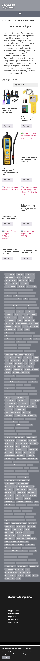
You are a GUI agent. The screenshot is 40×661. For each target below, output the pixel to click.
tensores (33, 292)
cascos (24, 523)
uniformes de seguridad (28, 277)
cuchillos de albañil (32, 492)
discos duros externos (23, 474)
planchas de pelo (9, 354)
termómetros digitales (24, 292)
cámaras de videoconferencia (24, 535)
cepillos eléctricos (20, 520)
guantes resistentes (19, 437)
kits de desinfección (30, 418)
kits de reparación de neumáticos (12, 412)
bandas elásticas (9, 569)
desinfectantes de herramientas (26, 486)
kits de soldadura (21, 406)
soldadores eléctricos (21, 308)
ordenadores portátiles (10, 366)
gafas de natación (9, 452)
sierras (26, 314)
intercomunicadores (9, 431)
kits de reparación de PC (20, 409)
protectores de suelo (9, 341)
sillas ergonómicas (30, 311)
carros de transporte (9, 526)
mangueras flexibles (21, 388)
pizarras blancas (19, 354)
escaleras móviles (9, 470)
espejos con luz (21, 464)
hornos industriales (30, 431)
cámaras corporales (9, 538)
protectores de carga (32, 341)
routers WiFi (17, 326)
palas (26, 363)
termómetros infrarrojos (10, 292)
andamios (35, 575)
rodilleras (20, 329)
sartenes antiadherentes (21, 323)
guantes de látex (32, 440)
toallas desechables (31, 286)
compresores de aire (9, 501)
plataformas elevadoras (30, 351)
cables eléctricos (16, 547)
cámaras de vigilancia (10, 535)
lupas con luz (33, 391)
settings (24, 654)
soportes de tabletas (31, 305)
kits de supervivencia (10, 406)
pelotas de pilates (27, 357)
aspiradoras (20, 575)
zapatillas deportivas (9, 274)
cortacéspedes (19, 498)
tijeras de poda (8, 289)
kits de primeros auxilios (20, 415)
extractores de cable (9, 458)
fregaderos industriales (29, 452)
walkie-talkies (20, 274)
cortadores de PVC (9, 498)
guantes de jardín (9, 443)
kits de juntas (8, 418)
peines (6, 360)
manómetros (27, 384)
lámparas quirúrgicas (10, 400)
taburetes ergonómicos (16, 298)
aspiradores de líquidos (24, 572)
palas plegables (18, 363)
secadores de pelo (9, 323)
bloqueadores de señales (10, 556)
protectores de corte (21, 341)
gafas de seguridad (33, 449)
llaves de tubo (33, 394)
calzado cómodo (20, 538)
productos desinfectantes (10, 348)
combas (36, 501)
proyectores (36, 338)
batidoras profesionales (10, 560)
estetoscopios (8, 461)
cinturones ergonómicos (33, 504)
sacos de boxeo (8, 326)
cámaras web (19, 532)
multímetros (8, 369)
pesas (19, 357)
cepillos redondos (29, 517)
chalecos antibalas (9, 517)
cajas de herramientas (23, 541)
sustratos (7, 305)
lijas (27, 397)
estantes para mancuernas (20, 461)
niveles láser (30, 366)
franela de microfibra (10, 455)
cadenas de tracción (30, 544)
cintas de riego (17, 510)
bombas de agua (9, 553)
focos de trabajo (20, 455)
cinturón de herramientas (26, 507)
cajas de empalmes (9, 544)
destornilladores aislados (22, 483)
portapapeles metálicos (10, 351)
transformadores (24, 283)
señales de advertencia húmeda (25, 317)
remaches (27, 329)
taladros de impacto (29, 295)
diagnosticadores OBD (10, 477)
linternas (7, 397)
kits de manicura (32, 415)
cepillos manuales (9, 520)
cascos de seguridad (16, 523)
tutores (31, 280)
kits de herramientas (18, 418)
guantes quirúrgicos (31, 437)
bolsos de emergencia (20, 553)
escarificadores (34, 467)
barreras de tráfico (33, 563)
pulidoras (19, 338)
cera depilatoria (19, 517)
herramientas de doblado (10, 434)
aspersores (28, 575)
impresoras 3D (20, 431)
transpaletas (15, 283)
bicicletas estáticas (23, 556)
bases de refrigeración (22, 563)
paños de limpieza (34, 360)
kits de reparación (26, 412)
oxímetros (32, 363)
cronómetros (33, 495)
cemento (7, 523)
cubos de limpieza (9, 495)
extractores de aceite (32, 458)
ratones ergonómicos (10, 335)
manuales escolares (9, 384)
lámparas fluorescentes (23, 400)
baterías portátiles (22, 560)
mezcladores (16, 372)
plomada (20, 351)
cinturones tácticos (21, 504)
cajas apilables (20, 544)
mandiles (7, 391)
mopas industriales (18, 369)
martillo (7, 378)
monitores (27, 369)
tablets (25, 298)
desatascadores (32, 489)
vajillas (19, 277)
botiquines (25, 547)
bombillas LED (33, 550)
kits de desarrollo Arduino (11, 421)
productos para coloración (24, 345)
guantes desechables (21, 440)
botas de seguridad (9, 550)
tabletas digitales (33, 298)
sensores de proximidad (10, 317)
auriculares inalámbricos (11, 572)
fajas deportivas (30, 455)
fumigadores (18, 452)
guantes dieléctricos (9, 440)
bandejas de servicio (34, 566)
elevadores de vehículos (10, 474)
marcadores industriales (17, 378)
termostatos (29, 289)
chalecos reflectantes (19, 513)
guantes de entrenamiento (21, 443)
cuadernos (25, 495)
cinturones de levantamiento (11, 507)
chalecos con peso (31, 513)
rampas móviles (27, 335)
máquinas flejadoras (10, 381)
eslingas (30, 464)
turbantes (7, 283)
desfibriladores (8, 489)
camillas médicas (9, 532)
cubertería (18, 495)
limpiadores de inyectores (17, 397)
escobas (26, 467)
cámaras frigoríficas (28, 532)
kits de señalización (31, 406)
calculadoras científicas (10, 541)
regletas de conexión (29, 332)
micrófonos (7, 372)
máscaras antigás (34, 375)
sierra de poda (33, 314)
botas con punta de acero (21, 550)
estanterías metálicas (33, 461)
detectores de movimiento (23, 480)
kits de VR (33, 403)
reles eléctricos (19, 332)
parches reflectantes (15, 360)
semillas (20, 320)
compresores (20, 501)
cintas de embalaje (27, 510)
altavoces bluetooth (9, 578)
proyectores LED (27, 338)
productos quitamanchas (10, 345)
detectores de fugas (9, 483)
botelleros (32, 547)
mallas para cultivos (16, 391)
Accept (6, 657)
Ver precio (7, 126)
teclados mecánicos (18, 295)
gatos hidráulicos (25, 446)
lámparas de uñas (35, 400)
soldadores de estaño (33, 308)
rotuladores (25, 326)
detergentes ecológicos (22, 477)
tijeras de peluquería (19, 289)
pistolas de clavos (29, 354)
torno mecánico (21, 286)
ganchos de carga (9, 449)
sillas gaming (20, 311)
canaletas (27, 529)
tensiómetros (8, 295)
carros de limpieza (21, 526)
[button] (20, 13)
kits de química (8, 415)
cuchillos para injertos (10, 492)
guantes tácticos (9, 437)
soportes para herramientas (18, 305)
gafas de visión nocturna (21, 449)
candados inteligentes (17, 529)
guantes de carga (34, 443)
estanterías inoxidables (10, 464)
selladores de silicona (29, 320)
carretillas (7, 529)
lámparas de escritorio (23, 403)
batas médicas (32, 560)
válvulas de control (30, 274)
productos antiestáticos (24, 348)
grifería (17, 446)
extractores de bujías (21, 458)
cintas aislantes (8, 513)
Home (4, 20)
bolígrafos (29, 553)
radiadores (36, 335)
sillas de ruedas (8, 314)
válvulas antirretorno (10, 277)
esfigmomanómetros (10, 467)
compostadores (28, 501)
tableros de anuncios (10, 302)
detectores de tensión (10, 480)
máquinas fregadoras (30, 378)
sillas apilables (18, 314)
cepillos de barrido (31, 520)
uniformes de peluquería (10, 280)
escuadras (19, 467)
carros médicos (32, 523)
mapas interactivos (33, 381)
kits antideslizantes (9, 424)
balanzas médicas (19, 569)
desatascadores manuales (20, 489)
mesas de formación (9, 375)
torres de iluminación (10, 286)
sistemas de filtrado (9, 311)
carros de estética (31, 526)
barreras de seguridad (10, 566)
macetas (25, 391)
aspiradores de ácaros (10, 575)
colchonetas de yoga (9, 504)
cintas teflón (8, 510)
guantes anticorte (9, 446)
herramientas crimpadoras (25, 434)
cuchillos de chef (21, 492)
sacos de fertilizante (33, 323)
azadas (27, 569)
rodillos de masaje (34, 326)
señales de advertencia (10, 320)
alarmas (18, 578)
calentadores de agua (30, 538)
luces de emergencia (9, 394)
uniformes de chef (23, 280)
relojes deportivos (9, 332)
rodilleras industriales (10, 329)
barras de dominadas (22, 566)
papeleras (25, 360)
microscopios (35, 369)
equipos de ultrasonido (21, 470)
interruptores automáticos (21, 427)
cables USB (7, 547)
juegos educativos (9, 427)
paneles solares (8, 363)
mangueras (31, 388)
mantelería (19, 384)
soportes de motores (9, 308)
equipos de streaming (33, 470)
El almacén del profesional (8, 6)
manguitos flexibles (9, 388)
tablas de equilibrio (21, 302)
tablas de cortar (31, 302)
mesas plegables (25, 372)
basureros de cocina (9, 563)
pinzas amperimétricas (10, 357)
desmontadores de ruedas (11, 486)
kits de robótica (8, 409)
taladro (7, 298)
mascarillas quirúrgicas (22, 375)
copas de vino (27, 498)
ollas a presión (21, 366)
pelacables (36, 357)
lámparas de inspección (10, 403)
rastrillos (19, 335)
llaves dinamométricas (22, 394)
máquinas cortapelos (21, 381)
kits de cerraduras (23, 421)
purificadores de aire (9, 338)
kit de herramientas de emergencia (24, 424)
